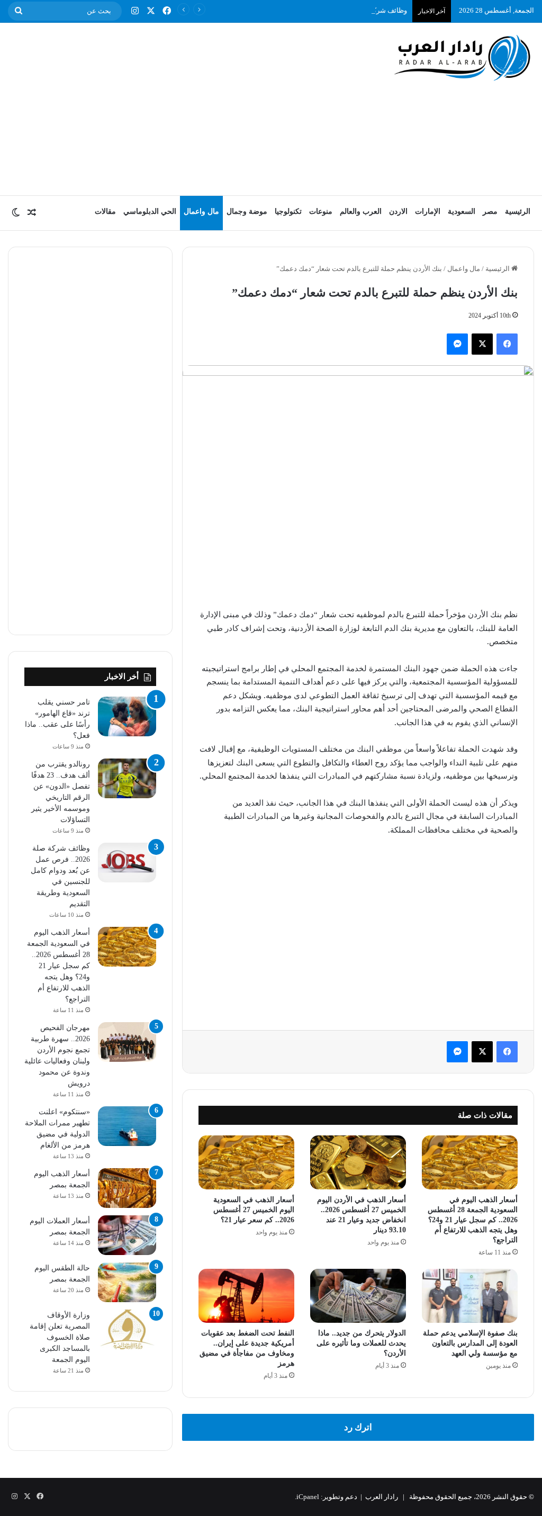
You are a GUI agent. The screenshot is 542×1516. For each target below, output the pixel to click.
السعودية (461, 211)
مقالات (105, 211)
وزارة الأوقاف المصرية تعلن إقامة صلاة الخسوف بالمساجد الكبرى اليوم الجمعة (60, 1337)
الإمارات (427, 211)
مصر (490, 211)
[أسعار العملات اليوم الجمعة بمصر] (127, 1235)
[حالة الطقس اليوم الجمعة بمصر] (127, 1282)
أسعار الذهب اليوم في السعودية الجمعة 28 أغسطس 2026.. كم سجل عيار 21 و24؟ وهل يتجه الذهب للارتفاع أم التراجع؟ (473, 1220)
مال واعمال (201, 211)
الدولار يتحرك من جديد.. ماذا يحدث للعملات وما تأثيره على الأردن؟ (361, 1343)
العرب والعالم (361, 211)
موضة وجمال (247, 211)
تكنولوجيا (288, 211)
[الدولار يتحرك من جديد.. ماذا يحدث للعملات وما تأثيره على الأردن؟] (358, 1296)
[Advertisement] (177, 107)
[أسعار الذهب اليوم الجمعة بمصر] (127, 1188)
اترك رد (358, 1427)
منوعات (320, 211)
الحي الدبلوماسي (149, 211)
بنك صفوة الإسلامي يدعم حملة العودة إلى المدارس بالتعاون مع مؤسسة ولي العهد (470, 1343)
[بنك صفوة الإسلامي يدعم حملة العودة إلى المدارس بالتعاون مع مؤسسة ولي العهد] (470, 1296)
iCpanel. (307, 1497)
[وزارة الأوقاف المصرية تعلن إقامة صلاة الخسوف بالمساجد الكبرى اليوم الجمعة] (127, 1329)
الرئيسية (517, 211)
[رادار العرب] (462, 57)
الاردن (398, 211)
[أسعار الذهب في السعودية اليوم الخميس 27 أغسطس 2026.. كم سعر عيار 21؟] (246, 1162)
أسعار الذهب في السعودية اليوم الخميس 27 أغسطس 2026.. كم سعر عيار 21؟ (253, 1210)
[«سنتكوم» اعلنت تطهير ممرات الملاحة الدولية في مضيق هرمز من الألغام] (127, 1126)
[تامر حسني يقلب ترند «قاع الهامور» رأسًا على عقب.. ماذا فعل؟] (127, 716)
